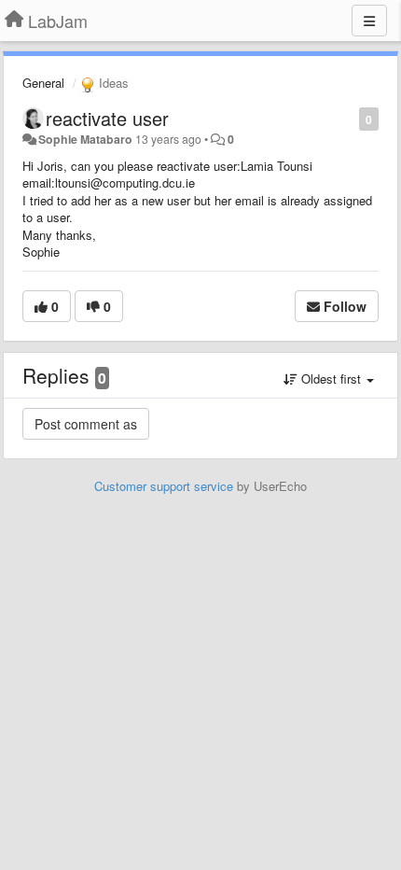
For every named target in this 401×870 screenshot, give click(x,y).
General (43, 82)
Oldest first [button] (331, 378)
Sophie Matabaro (85, 139)
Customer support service (163, 486)
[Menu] (369, 20)
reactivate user (107, 118)
